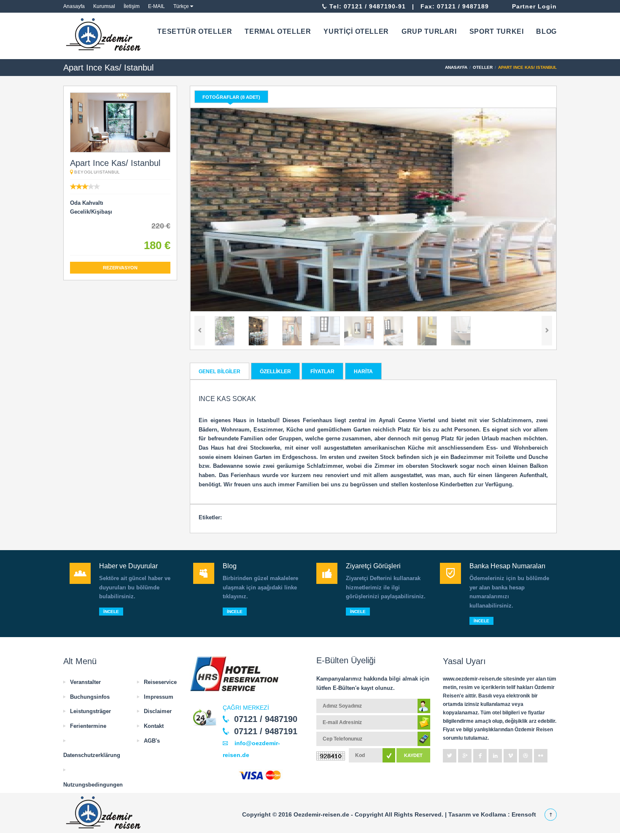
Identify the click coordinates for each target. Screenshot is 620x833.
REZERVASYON (120, 267)
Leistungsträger (90, 711)
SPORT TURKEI (496, 31)
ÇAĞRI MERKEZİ (246, 707)
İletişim (132, 6)
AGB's (152, 741)
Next (547, 330)
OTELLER (483, 67)
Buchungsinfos (90, 697)
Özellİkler (275, 371)
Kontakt (154, 726)
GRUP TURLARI (429, 31)
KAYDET (413, 755)
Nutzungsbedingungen (93, 784)
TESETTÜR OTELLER (194, 31)
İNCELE (111, 611)
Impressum (158, 697)
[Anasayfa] (104, 35)
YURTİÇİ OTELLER (356, 31)
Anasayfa (74, 6)
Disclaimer (158, 711)
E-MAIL (156, 6)
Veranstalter (85, 682)
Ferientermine (88, 726)
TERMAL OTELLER (278, 31)
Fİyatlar (322, 371)
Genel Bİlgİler (219, 371)
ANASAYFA (456, 67)
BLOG (546, 31)
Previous (199, 330)
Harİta (363, 371)
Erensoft (524, 814)
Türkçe (181, 6)
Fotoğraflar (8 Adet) (231, 97)
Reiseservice (160, 682)
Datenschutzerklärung (91, 755)
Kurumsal (104, 6)
